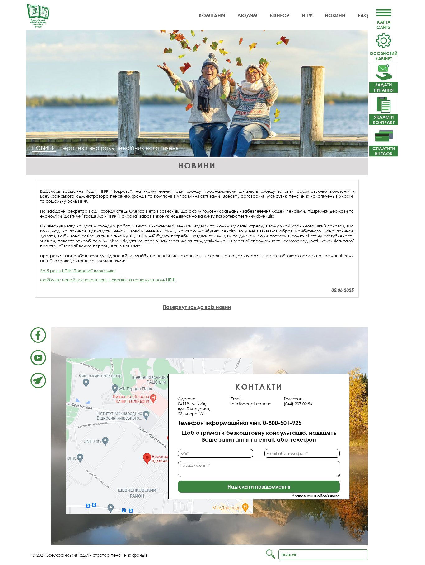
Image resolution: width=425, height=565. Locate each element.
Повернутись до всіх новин (197, 307)
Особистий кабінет (384, 56)
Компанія (212, 15)
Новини (335, 15)
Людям (247, 15)
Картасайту (383, 24)
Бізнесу (279, 15)
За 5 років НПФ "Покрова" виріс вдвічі (78, 270)
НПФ (307, 15)
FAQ (363, 15)
